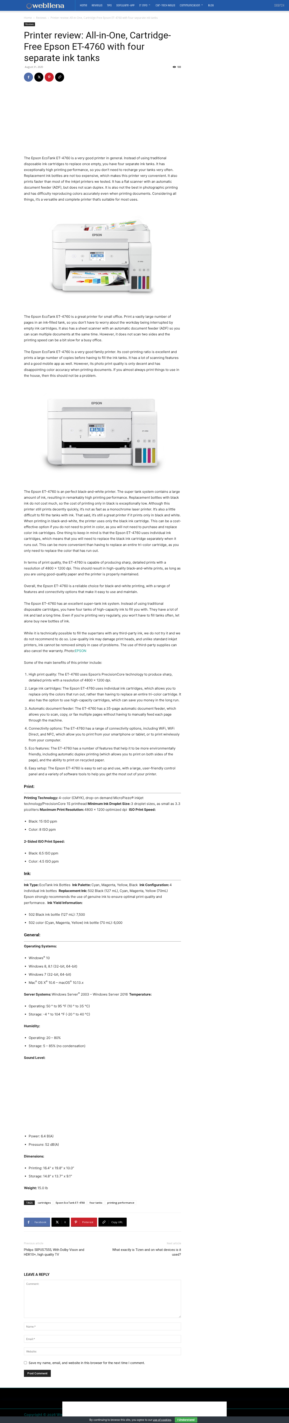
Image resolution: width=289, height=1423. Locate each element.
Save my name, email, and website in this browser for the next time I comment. (87, 1363)
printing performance (120, 1202)
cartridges (44, 1202)
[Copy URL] (59, 77)
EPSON (80, 651)
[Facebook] (28, 77)
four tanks (96, 1202)
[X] (38, 77)
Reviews (41, 18)
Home (28, 18)
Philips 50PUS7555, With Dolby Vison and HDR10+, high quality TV (54, 1252)
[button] (279, 5)
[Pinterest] (49, 77)
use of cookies (162, 1419)
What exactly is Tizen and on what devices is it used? (146, 1252)
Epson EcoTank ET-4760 (70, 1202)
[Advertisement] (102, 121)
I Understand (186, 1419)
